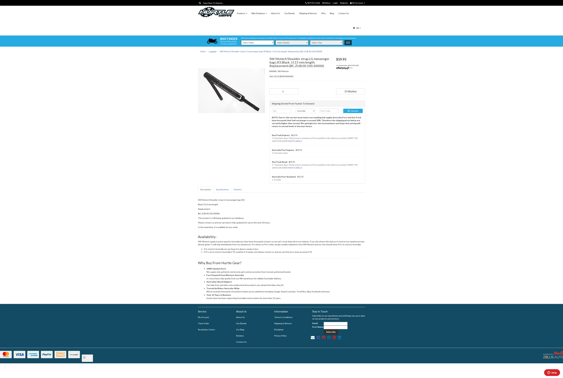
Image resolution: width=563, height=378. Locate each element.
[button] (350, 91)
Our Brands (289, 13)
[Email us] (313, 337)
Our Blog (240, 329)
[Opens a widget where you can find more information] (552, 373)
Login (335, 3)
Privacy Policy (280, 335)
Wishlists (326, 3)
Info (351, 68)
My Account (203, 317)
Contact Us (343, 13)
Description (205, 189)
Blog (332, 13)
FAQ (323, 13)
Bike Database (258, 13)
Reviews (238, 189)
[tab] (206, 189)
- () (357, 28)
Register (344, 3)
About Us (275, 13)
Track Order (203, 323)
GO (348, 42)
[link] (318, 337)
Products (241, 13)
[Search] (200, 3)
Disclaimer (279, 329)
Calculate (353, 111)
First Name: (318, 327)
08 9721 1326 (313, 3)
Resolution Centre (206, 329)
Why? (298, 141)
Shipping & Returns (308, 13)
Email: (315, 323)
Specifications (222, 189)
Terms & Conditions (283, 317)
